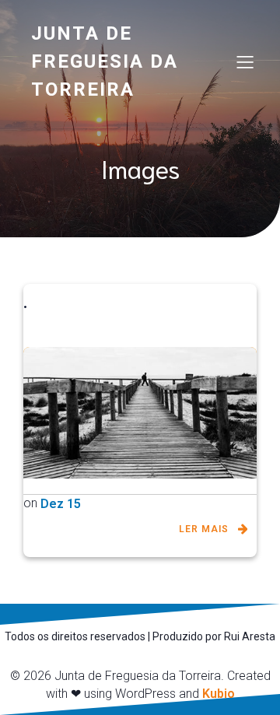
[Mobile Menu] (245, 61)
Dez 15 (60, 503)
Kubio (218, 693)
